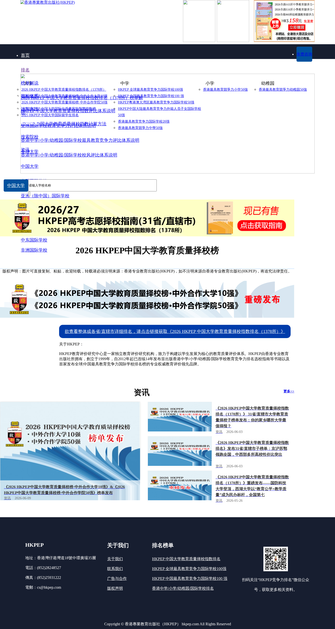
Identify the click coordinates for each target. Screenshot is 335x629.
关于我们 (115, 559)
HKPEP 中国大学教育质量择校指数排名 (186, 559)
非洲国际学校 (34, 250)
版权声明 (115, 588)
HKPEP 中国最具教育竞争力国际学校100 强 (189, 578)
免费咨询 (304, 54)
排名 (25, 70)
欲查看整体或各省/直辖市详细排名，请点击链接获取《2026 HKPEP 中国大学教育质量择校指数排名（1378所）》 (175, 331)
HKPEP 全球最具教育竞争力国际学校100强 (189, 569)
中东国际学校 (34, 240)
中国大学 (16, 185)
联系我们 (115, 569)
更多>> (288, 391)
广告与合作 (117, 578)
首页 (25, 55)
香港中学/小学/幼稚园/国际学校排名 (183, 588)
